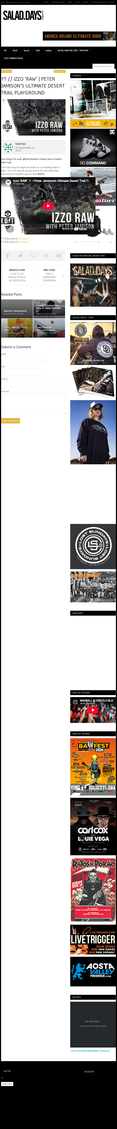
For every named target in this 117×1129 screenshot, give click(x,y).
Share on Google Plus (33, 255)
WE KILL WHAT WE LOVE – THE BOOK (73, 50)
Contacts (86, 2)
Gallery (49, 50)
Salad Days (20, 143)
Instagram (24, 238)
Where (70, 2)
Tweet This (20, 255)
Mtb (3, 71)
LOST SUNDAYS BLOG (13, 58)
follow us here (7, 1084)
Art (5, 50)
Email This (58, 255)
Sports (27, 50)
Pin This (46, 255)
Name (4, 354)
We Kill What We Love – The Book (103, 2)
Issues (77, 2)
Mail (3, 366)
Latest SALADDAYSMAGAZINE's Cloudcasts (90, 1051)
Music (15, 50)
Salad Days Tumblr (58, 2)
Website (4, 379)
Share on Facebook (7, 255)
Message (5, 391)
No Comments (59, 71)
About (46, 2)
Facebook (24, 241)
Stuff (37, 50)
